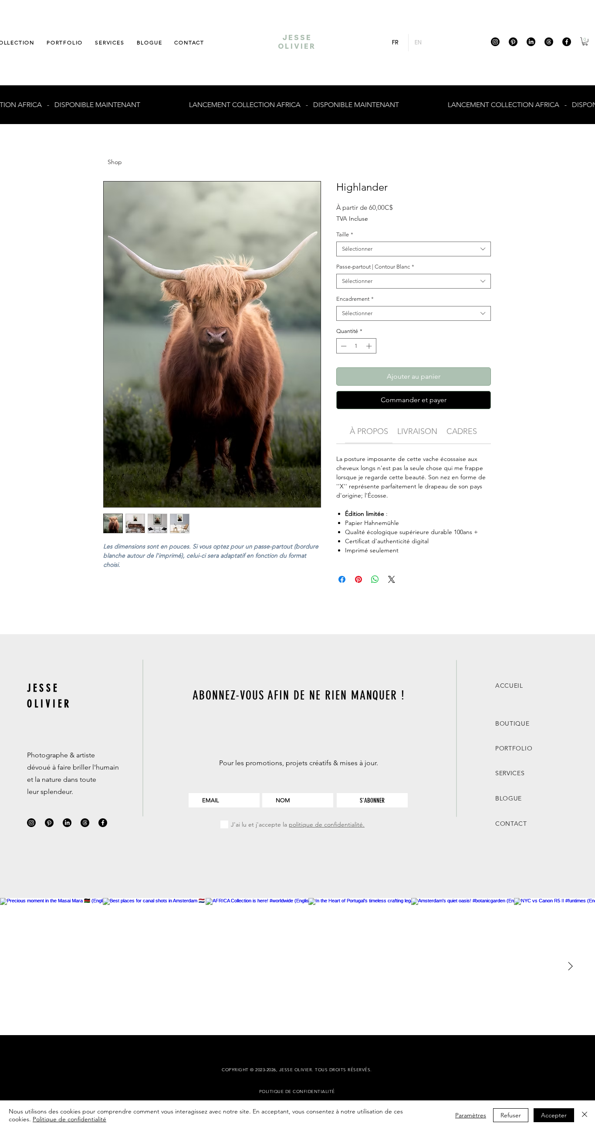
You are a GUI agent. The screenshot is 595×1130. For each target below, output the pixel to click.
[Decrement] (343, 346)
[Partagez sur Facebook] (342, 579)
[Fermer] (584, 1115)
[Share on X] (391, 579)
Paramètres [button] (470, 1115)
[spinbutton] (356, 346)
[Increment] (370, 346)
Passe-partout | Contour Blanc (375, 266)
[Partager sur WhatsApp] (375, 579)
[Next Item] (570, 967)
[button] (585, 41)
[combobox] (413, 249)
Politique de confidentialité (69, 1119)
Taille (344, 234)
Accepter (554, 1115)
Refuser (510, 1115)
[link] (369, 431)
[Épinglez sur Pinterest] (358, 579)
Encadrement (355, 299)
